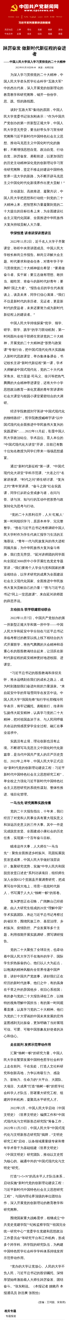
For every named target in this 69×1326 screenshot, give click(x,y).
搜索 (60, 34)
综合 (40, 34)
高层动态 (9, 29)
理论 (29, 29)
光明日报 (49, 67)
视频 (50, 34)
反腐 (19, 34)
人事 (19, 29)
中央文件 (9, 34)
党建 (40, 29)
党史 (29, 34)
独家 (50, 29)
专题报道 (11, 1316)
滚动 (60, 29)
